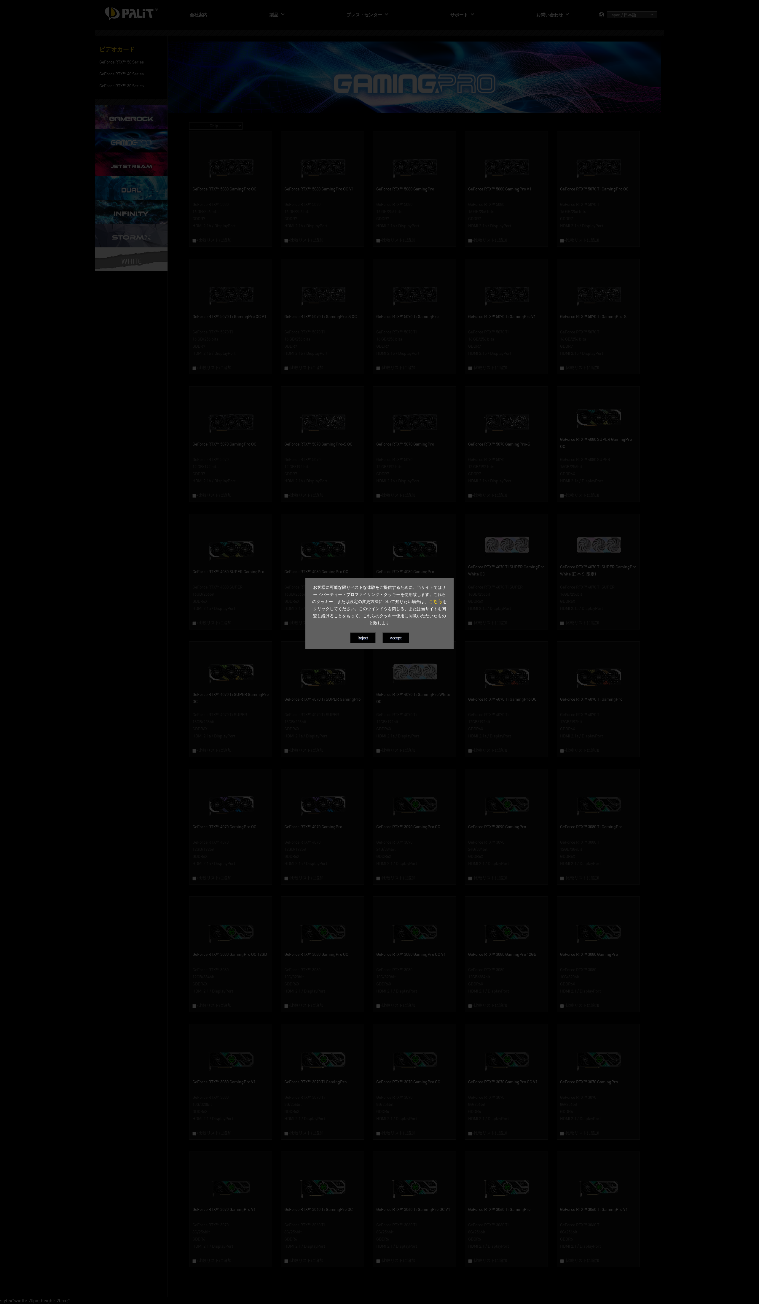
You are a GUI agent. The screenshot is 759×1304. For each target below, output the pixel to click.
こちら (435, 601)
